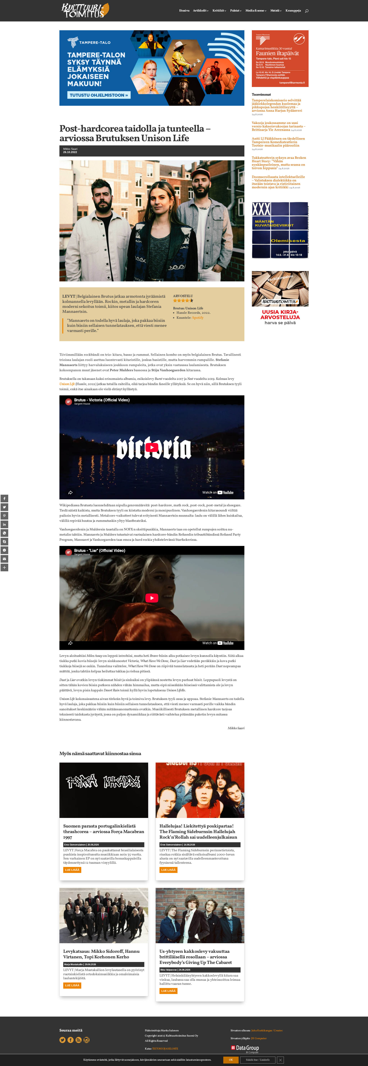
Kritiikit (218, 11)
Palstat (234, 11)
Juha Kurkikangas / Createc (267, 1030)
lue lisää (72, 869)
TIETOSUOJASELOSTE (165, 1049)
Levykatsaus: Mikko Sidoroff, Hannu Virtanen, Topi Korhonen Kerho (101, 954)
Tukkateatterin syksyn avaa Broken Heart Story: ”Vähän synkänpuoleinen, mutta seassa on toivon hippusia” (279, 163)
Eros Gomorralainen (74, 844)
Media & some (255, 11)
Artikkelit (199, 11)
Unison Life (67, 384)
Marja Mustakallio (73, 964)
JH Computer (258, 1038)
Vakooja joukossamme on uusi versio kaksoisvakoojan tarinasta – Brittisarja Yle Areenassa (279, 126)
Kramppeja (293, 11)
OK (231, 1060)
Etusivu (184, 11)
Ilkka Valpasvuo (168, 969)
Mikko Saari (70, 148)
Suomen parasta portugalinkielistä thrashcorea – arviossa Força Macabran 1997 (103, 832)
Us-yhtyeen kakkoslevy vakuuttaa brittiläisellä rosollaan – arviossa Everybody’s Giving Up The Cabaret (195, 957)
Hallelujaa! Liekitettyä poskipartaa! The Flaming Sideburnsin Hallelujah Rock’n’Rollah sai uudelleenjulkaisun (198, 832)
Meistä (274, 11)
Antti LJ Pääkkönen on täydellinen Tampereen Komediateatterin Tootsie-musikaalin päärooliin (278, 142)
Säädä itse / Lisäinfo (258, 1060)
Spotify (198, 317)
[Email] (4, 559)
